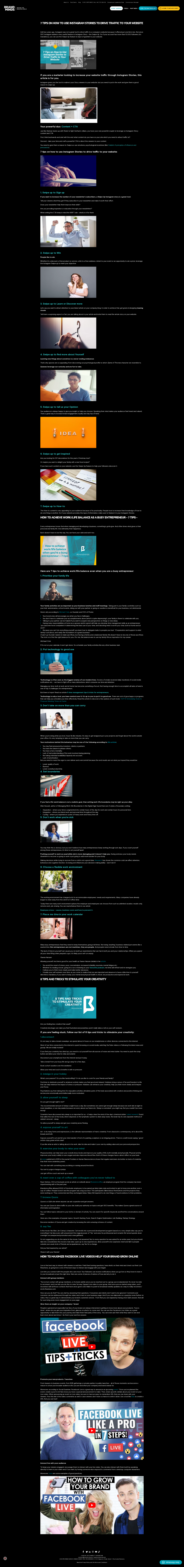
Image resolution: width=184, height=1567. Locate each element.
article (103, 961)
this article (112, 742)
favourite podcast (97, 968)
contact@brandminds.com (85, 1557)
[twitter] (87, 1552)
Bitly (133, 1396)
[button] (171, 1562)
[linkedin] (90, 1552)
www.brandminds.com (100, 1557)
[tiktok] (99, 1552)
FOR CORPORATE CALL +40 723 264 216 (94, 2)
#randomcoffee (97, 1182)
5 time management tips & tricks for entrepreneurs (88, 692)
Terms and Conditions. (101, 1562)
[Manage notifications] (5, 1558)
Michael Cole (64, 612)
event (116, 1389)
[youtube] (96, 1552)
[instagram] (93, 1552)
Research (98, 860)
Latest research (132, 1114)
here (50, 1473)
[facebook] (84, 1552)
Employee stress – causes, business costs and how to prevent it (66, 910)
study (44, 1159)
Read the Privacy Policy (83, 1562)
